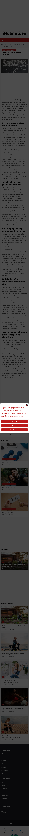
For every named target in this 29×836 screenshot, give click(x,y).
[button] (27, 405)
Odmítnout (14, 425)
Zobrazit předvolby (14, 429)
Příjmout (14, 421)
